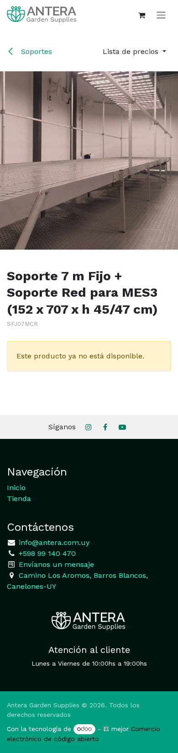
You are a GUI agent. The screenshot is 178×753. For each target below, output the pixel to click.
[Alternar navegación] (161, 15)
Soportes (35, 51)
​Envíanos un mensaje (56, 564)
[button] (134, 51)
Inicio (16, 487)
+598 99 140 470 (46, 553)
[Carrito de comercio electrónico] (141, 15)
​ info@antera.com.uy (52, 542)
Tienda (19, 498)
